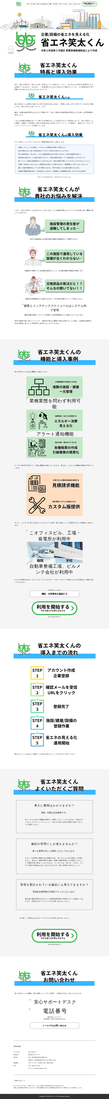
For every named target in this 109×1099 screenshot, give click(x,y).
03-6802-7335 (42, 1063)
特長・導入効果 (31, 4)
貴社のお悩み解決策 (42, 4)
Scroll (11, 53)
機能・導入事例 (53, 4)
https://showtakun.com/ (40, 1068)
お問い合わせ (77, 4)
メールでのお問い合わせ (54, 1025)
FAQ (70, 4)
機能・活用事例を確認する (54, 594)
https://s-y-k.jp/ (36, 1065)
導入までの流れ (63, 4)
